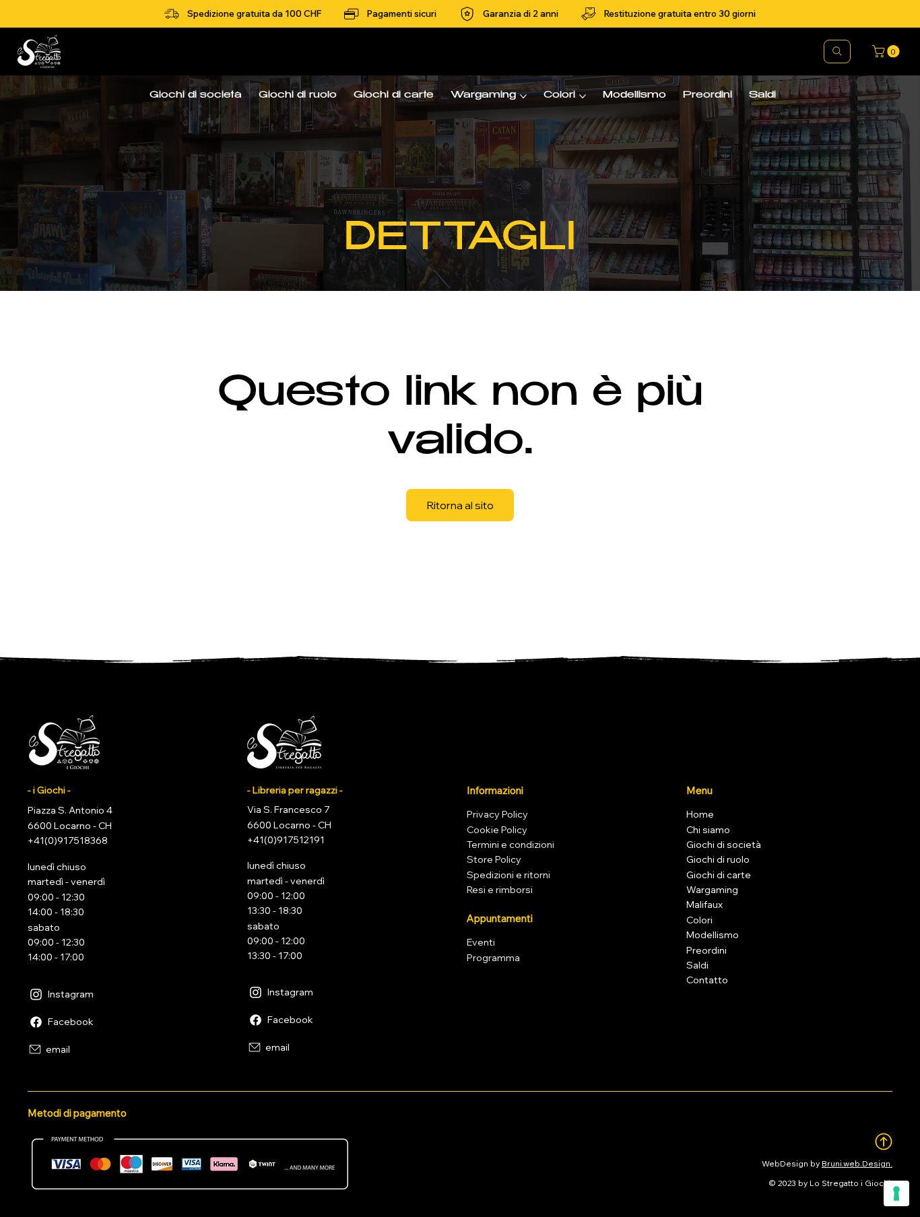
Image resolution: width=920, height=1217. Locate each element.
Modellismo (712, 935)
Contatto (707, 980)
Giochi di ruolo (718, 859)
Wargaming (712, 890)
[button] (887, 51)
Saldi (697, 965)
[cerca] (837, 51)
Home (700, 814)
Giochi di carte (718, 875)
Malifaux (704, 904)
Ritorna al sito (460, 505)
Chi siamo (708, 830)
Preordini (706, 950)
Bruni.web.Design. (857, 1163)
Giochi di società (723, 844)
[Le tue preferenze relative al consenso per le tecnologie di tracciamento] (896, 1193)
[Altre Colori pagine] (582, 96)
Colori (699, 920)
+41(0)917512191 (286, 840)
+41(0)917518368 (68, 840)
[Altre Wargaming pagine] (523, 96)
